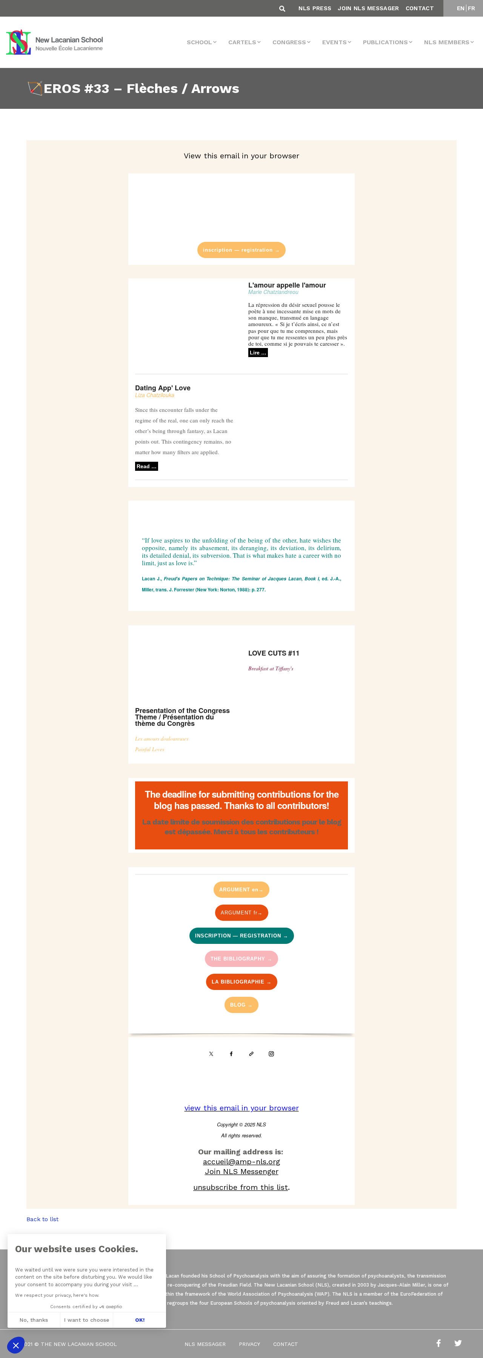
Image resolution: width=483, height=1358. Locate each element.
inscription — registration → (241, 249)
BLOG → (241, 1004)
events (334, 42)
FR (471, 8)
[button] (16, 1345)
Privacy (249, 1344)
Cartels (242, 42)
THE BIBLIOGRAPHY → (241, 958)
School (199, 42)
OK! (140, 1320)
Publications (385, 42)
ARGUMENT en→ (241, 889)
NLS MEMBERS (446, 42)
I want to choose (86, 1320)
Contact (420, 8)
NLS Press (314, 8)
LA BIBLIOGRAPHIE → (242, 981)
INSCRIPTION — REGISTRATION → (241, 935)
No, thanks (34, 1320)
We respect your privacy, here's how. (57, 1295)
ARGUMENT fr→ (242, 912)
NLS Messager (205, 1344)
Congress (289, 42)
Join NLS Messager (368, 8)
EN (461, 8)
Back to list (42, 1219)
